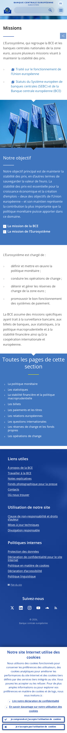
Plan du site (16, 585)
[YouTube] (38, 608)
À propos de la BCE (20, 468)
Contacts (13, 489)
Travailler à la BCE (19, 473)
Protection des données (23, 551)
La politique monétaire (23, 384)
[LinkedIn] (21, 608)
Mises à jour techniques (23, 525)
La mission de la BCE (22, 226)
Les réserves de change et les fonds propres (31, 429)
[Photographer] (64, 145)
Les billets (14, 404)
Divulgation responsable (24, 530)
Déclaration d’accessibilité (25, 571)
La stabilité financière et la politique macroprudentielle (31, 397)
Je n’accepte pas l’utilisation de (36, 727)
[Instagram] (29, 608)
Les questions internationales (27, 421)
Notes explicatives (20, 478)
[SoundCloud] (47, 608)
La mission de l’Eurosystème (28, 231)
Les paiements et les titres (25, 410)
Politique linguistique (22, 576)
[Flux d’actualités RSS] (56, 608)
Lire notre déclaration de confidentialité (35, 701)
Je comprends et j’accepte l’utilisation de (36, 719)
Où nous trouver (18, 495)
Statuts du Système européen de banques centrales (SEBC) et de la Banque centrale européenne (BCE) (36, 86)
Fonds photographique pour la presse (32, 484)
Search (50, 10)
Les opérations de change (24, 436)
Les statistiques (18, 389)
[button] (60, 3)
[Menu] (60, 10)
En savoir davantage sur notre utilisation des (35, 709)
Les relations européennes (25, 416)
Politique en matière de (28, 565)
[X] (12, 608)
